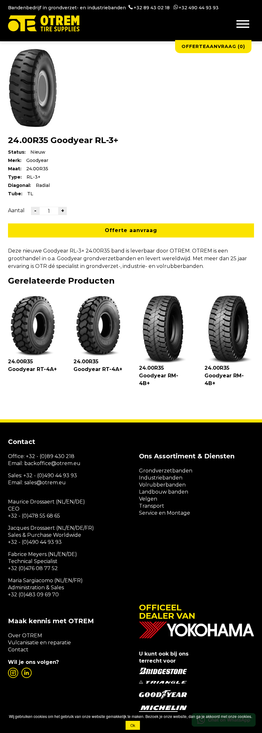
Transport (151, 506)
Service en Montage (164, 513)
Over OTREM (25, 635)
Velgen (148, 499)
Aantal (16, 210)
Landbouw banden (163, 492)
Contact (18, 650)
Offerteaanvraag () (213, 46)
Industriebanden (160, 478)
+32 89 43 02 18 (152, 8)
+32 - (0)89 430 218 (50, 456)
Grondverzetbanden (165, 471)
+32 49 (186, 8)
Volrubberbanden (162, 485)
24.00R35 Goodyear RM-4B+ (158, 375)
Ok (132, 725)
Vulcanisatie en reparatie (39, 643)
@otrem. (62, 463)
